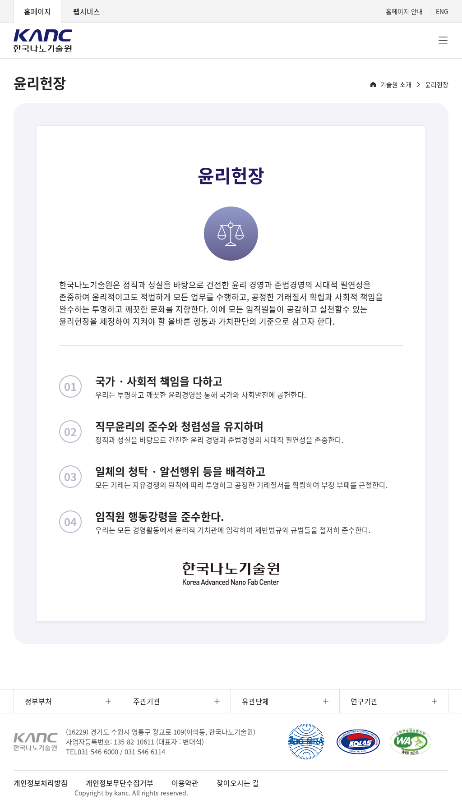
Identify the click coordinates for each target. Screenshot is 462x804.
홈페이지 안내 (404, 11)
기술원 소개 (395, 84)
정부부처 (38, 701)
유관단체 (255, 701)
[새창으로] (306, 741)
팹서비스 (86, 11)
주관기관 (146, 701)
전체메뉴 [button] (443, 40)
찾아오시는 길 (238, 782)
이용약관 (185, 782)
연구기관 (364, 701)
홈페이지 (37, 11)
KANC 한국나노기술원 (43, 41)
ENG (442, 11)
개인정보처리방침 (41, 782)
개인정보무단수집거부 (119, 782)
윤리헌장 (436, 84)
